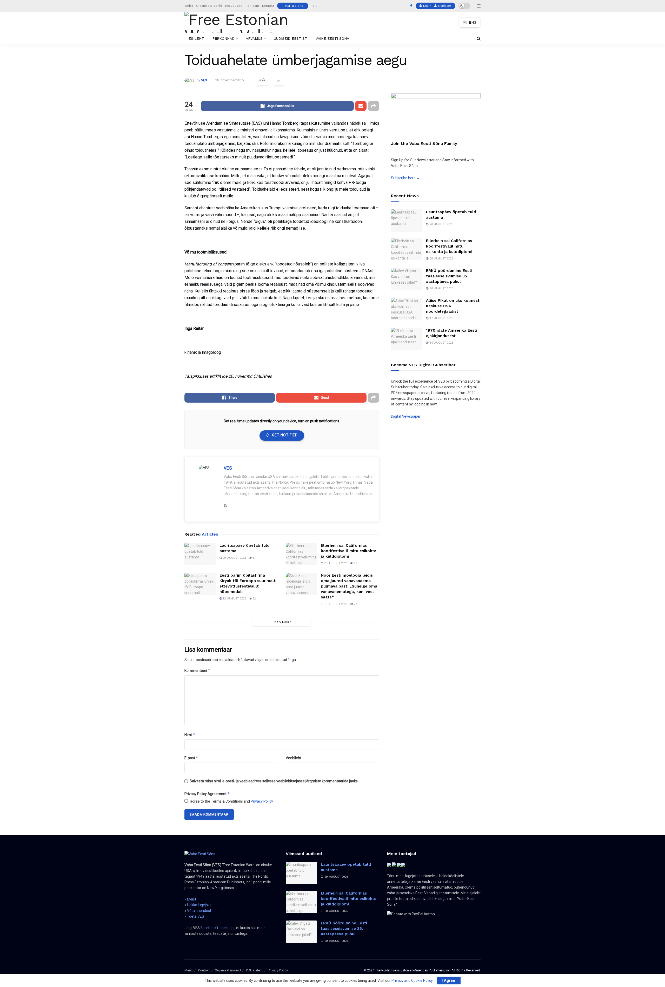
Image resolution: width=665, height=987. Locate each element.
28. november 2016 (229, 80)
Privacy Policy (262, 801)
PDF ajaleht (294, 6)
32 (254, 598)
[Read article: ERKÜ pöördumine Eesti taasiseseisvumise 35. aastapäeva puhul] (406, 279)
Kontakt (268, 6)
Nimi (189, 734)
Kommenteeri (197, 670)
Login (426, 6)
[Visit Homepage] (245, 22)
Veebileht (293, 758)
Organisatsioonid (209, 6)
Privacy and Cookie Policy (412, 980)
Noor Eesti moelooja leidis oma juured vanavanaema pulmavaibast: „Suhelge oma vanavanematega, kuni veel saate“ (349, 586)
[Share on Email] (361, 106)
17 (254, 557)
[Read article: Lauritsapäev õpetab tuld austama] (200, 554)
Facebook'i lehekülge (218, 928)
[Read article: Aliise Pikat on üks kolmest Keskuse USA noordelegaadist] (406, 309)
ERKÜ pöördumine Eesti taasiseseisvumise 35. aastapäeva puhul (449, 276)
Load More (281, 622)
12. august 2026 (234, 598)
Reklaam (252, 6)
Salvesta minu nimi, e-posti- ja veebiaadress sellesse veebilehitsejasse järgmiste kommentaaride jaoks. (274, 781)
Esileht (196, 38)
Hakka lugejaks (199, 905)
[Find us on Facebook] (411, 6)
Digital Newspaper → (408, 416)
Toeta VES (195, 916)
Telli (314, 6)
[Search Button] (479, 38)
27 (355, 604)
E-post (191, 757)
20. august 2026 (234, 557)
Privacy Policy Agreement (207, 793)
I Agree (448, 980)
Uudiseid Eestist (290, 38)
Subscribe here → (405, 178)
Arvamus (254, 38)
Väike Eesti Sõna (332, 38)
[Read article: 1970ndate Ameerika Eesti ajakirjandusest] (406, 339)
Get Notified (285, 435)
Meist (188, 6)
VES (204, 80)
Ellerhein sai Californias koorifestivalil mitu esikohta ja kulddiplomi (348, 551)
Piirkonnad (223, 38)
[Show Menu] (479, 6)
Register (444, 6)
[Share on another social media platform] (373, 106)
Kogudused (233, 6)
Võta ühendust (199, 911)
